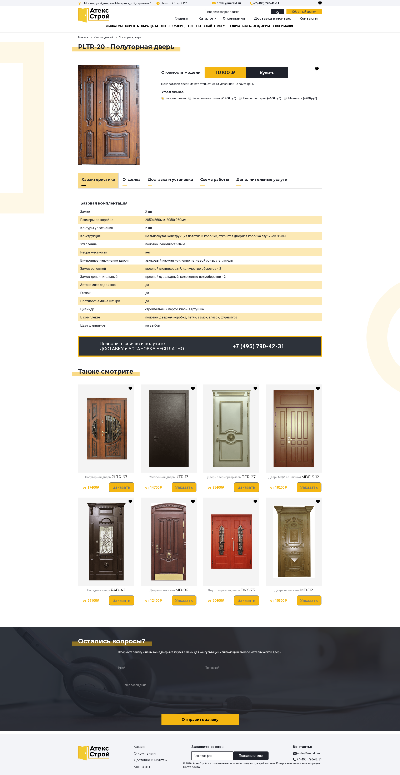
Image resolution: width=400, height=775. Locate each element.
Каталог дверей (103, 37)
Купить (267, 73)
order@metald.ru (229, 3)
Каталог (206, 18)
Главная (182, 18)
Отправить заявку (200, 719)
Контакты (309, 18)
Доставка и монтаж (272, 18)
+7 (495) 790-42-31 (266, 3)
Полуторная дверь (130, 37)
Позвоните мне (251, 756)
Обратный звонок (304, 11)
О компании (234, 18)
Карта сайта (191, 767)
